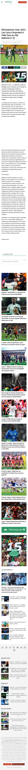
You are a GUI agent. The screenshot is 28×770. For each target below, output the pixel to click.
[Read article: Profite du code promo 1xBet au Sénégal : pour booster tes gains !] (5, 702)
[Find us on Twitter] (10, 647)
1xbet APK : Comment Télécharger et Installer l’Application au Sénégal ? (18, 598)
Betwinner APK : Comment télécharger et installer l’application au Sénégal (18, 695)
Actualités (18, 743)
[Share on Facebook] (4, 67)
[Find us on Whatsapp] (2, 647)
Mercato (5, 389)
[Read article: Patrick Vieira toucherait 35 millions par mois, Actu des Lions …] (5, 721)
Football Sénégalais (9, 741)
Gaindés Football (7, 289)
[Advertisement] (14, 15)
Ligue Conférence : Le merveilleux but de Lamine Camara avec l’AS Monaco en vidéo (17, 606)
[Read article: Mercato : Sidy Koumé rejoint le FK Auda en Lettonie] (5, 624)
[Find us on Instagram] (13, 647)
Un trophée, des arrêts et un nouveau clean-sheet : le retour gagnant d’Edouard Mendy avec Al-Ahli (13, 318)
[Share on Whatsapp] (17, 67)
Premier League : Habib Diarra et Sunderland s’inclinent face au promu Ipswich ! (12, 473)
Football (18, 42)
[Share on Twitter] (11, 67)
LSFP (21, 746)
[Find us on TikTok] (21, 647)
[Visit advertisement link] (14, 76)
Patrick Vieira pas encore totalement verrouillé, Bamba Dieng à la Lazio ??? (18, 714)
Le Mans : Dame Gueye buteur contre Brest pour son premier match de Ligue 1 (18, 676)
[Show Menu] (2, 2)
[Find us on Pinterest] (14, 650)
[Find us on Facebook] (6, 647)
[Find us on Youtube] (17, 647)
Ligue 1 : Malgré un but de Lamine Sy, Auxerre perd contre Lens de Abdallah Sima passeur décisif (12, 368)
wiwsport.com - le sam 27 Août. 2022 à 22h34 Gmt (12, 41)
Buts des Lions (6, 339)
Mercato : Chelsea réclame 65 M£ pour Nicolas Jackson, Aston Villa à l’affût (18, 630)
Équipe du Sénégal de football (11, 740)
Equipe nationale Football (10, 42)
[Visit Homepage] (8, 2)
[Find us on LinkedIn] (25, 647)
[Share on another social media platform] (24, 67)
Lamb (4, 584)
